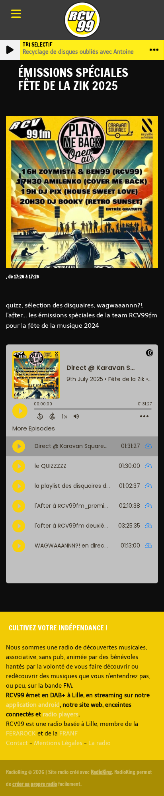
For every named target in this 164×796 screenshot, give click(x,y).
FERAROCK (21, 733)
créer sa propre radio (34, 784)
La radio (99, 743)
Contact (17, 743)
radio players (60, 714)
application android (33, 704)
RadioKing (101, 772)
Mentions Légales (58, 743)
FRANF (68, 733)
